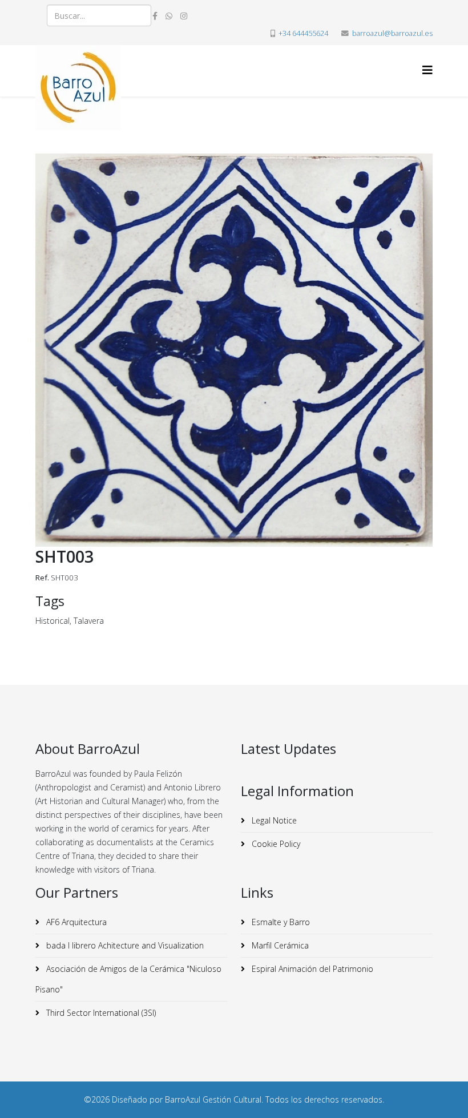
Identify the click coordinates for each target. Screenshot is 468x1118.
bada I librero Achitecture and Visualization (124, 945)
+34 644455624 (303, 33)
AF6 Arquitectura (75, 922)
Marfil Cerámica (279, 945)
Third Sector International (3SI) (100, 1012)
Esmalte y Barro (279, 922)
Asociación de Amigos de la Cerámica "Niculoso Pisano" (128, 979)
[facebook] (155, 15)
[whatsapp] (169, 15)
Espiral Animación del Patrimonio (311, 968)
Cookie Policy (274, 843)
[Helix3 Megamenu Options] (427, 70)
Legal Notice (273, 820)
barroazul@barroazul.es (392, 33)
